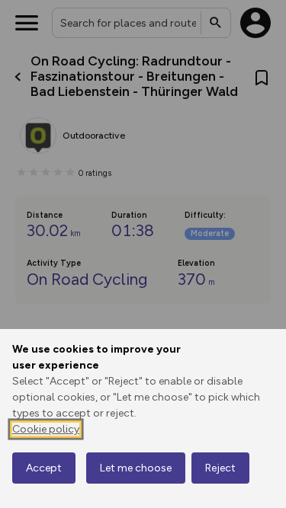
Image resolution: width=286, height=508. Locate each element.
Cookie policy (45, 429)
